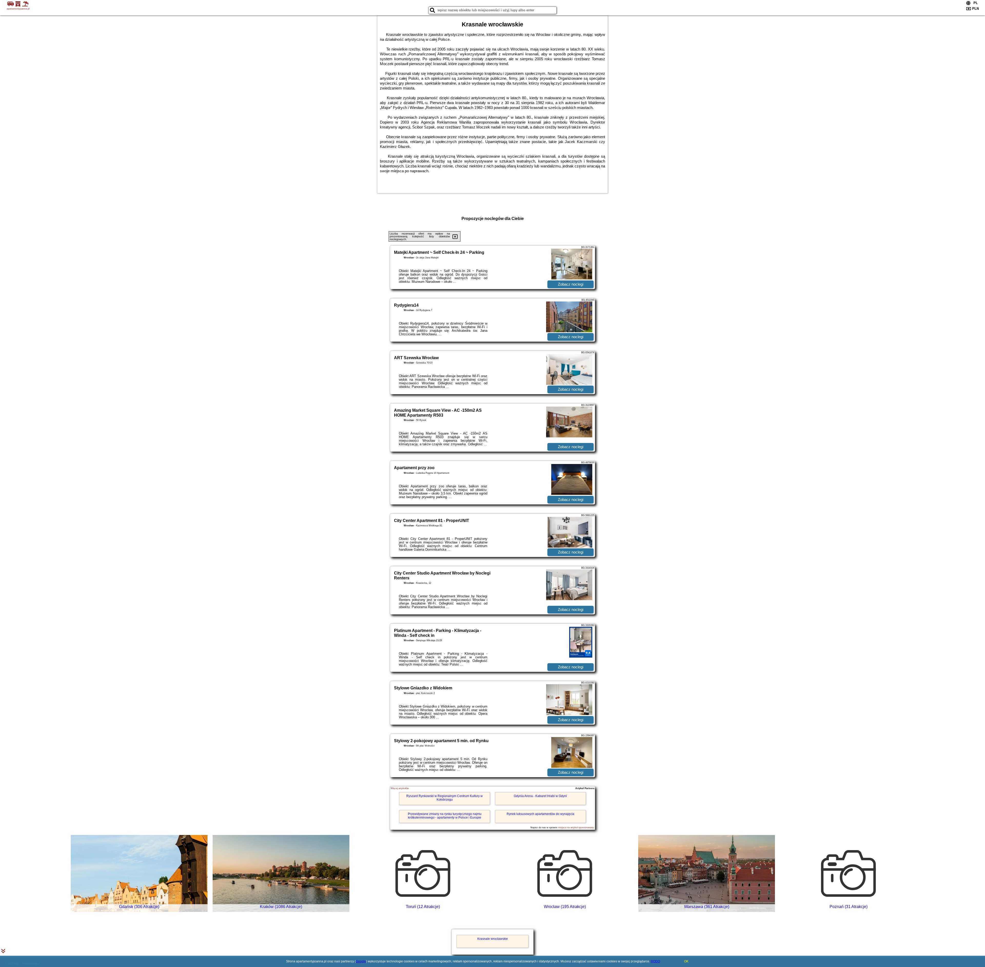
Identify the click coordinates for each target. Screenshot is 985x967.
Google (361, 961)
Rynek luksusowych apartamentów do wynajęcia (540, 814)
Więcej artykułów (400, 788)
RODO (655, 961)
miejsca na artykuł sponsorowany (576, 827)
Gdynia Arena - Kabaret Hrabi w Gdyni (540, 796)
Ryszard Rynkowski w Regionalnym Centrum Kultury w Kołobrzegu (444, 797)
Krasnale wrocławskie (492, 939)
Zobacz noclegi (570, 284)
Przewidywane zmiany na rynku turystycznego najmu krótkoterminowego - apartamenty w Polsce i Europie (444, 815)
